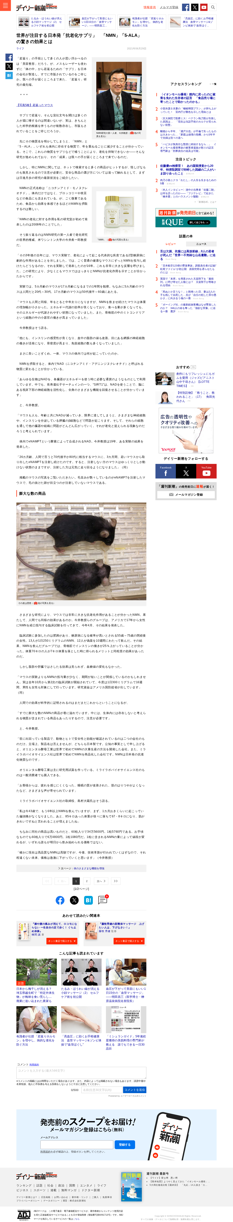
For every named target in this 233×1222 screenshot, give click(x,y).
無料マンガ (69, 1190)
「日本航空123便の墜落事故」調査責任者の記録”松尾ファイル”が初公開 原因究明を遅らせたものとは (188, 269)
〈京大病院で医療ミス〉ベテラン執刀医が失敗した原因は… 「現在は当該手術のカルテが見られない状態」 (188, 121)
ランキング (24, 1185)
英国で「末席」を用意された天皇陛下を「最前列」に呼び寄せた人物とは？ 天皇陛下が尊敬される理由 (188, 282)
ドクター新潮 (91, 1190)
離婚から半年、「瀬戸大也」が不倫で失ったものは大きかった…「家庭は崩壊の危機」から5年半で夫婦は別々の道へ (188, 134)
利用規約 (45, 1151)
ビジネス (22, 1190)
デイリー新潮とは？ (26, 1197)
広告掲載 (45, 1197)
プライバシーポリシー (28, 1200)
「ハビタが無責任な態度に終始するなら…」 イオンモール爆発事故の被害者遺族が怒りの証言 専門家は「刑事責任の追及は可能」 (188, 147)
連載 (53, 1190)
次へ (99, 881)
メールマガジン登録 (189, 494)
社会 (50, 1185)
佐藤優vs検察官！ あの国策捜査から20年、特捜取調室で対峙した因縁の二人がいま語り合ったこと (188, 169)
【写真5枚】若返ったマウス (34, 105)
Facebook (165, 467)
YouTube (206, 467)
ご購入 (95, 1197)
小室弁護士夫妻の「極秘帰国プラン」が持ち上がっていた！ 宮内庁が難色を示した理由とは (188, 110)
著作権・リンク (80, 1197)
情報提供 (150, 7)
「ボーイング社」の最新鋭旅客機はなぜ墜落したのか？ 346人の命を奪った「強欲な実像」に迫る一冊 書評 (188, 308)
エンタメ (86, 1185)
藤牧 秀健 (104, 931)
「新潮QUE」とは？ (207, 202)
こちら (76, 1219)
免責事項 (107, 1197)
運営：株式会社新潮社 (74, 1200)
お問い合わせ (61, 1197)
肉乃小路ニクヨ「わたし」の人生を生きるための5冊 (188, 182)
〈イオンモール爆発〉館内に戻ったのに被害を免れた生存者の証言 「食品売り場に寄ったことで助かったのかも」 (188, 98)
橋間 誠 (36, 934)
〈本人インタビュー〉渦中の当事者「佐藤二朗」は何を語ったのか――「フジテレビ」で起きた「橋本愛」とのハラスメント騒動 (188, 193)
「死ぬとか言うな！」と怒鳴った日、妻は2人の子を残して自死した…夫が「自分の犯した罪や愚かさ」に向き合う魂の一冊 (188, 295)
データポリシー (51, 1200)
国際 (72, 1185)
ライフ (20, 48)
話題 (39, 1185)
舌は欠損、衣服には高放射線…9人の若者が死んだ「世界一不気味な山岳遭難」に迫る (188, 255)
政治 (61, 1185)
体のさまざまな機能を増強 (82, 868)
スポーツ (39, 1190)
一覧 (214, 84)
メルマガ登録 (169, 7)
